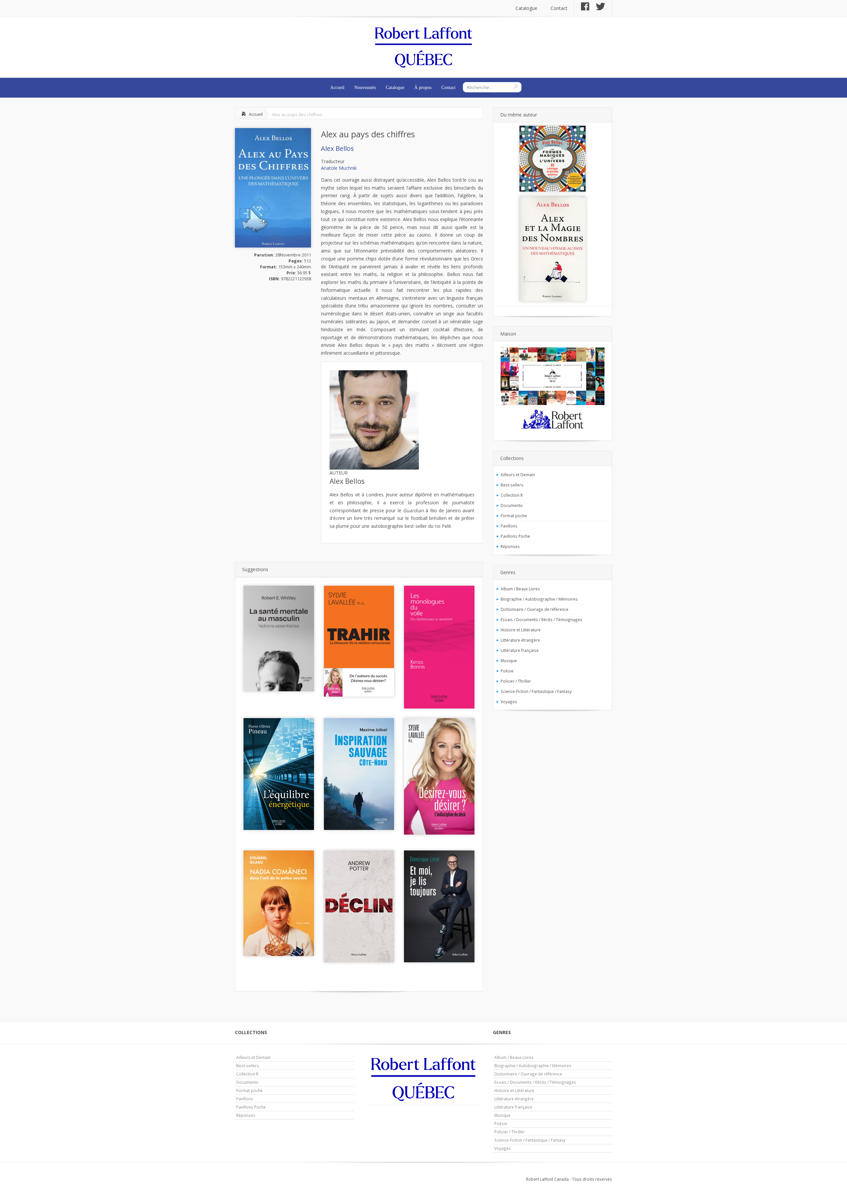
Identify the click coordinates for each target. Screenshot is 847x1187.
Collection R (512, 495)
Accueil (337, 87)
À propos (422, 87)
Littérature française (520, 650)
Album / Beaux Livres (520, 588)
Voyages (509, 701)
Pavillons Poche (515, 536)
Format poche (514, 515)
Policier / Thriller (516, 681)
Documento (512, 505)
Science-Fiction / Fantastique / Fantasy (536, 691)
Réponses (510, 546)
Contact (559, 8)
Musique (509, 660)
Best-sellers (512, 484)
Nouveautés (365, 87)
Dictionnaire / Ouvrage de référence (534, 609)
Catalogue (526, 8)
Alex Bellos (337, 148)
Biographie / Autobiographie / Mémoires (539, 599)
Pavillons (509, 525)
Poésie (507, 670)
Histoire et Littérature (521, 629)
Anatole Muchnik (339, 168)
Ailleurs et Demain (518, 474)
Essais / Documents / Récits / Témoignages (541, 619)
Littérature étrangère (520, 640)
